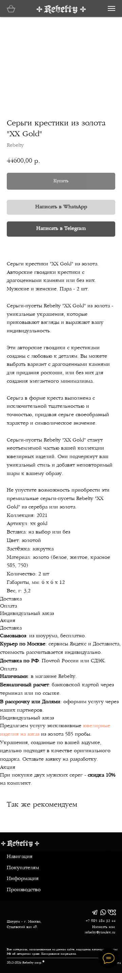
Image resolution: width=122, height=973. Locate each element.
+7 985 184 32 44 (101, 921)
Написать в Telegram (61, 228)
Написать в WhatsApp (61, 207)
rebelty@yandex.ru (100, 932)
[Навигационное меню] (111, 8)
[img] (95, 912)
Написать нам (103, 927)
